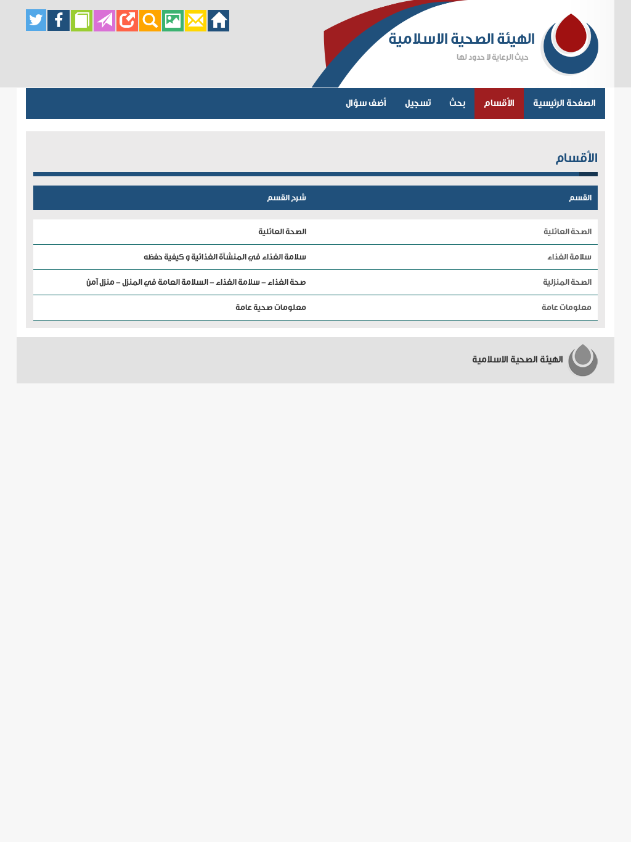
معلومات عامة (567, 307)
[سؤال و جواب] (81, 28)
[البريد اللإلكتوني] (195, 28)
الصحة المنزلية (567, 282)
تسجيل (418, 103)
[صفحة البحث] (150, 28)
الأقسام (499, 103)
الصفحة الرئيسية (564, 103)
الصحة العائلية (567, 231)
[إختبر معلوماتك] (127, 28)
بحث (457, 103)
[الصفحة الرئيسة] (218, 28)
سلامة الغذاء (569, 256)
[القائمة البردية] (104, 28)
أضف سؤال (366, 103)
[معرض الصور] (173, 28)
